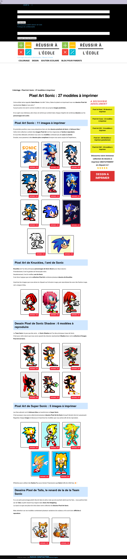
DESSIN (35, 60)
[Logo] (39, 55)
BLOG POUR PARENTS (71, 60)
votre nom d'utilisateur (24, 14)
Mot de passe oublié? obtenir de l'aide (29, 25)
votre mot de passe (23, 20)
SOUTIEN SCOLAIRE (50, 60)
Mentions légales (53, 557)
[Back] (32, 5)
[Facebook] (24, 5)
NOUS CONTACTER (39, 557)
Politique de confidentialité (26, 27)
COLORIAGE (24, 60)
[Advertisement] (63, 76)
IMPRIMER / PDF (34, 167)
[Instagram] (25, 5)
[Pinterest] (27, 5)
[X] (28, 5)
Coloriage (16, 90)
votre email (21, 36)
